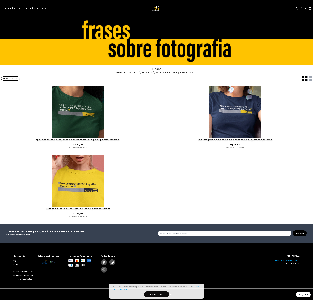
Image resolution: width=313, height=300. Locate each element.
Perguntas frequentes (23, 275)
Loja (4, 8)
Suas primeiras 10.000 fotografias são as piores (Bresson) (78, 209)
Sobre (44, 8)
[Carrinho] (309, 8)
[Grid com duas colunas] (304, 78)
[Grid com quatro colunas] (309, 78)
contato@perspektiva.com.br (287, 260)
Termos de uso (20, 268)
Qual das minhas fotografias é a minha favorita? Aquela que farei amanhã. (78, 140)
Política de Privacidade (23, 271)
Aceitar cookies (157, 294)
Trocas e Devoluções (22, 279)
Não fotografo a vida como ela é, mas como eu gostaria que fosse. (235, 140)
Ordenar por (9, 78)
